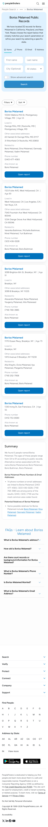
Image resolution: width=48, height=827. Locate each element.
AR (15, 739)
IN (3, 751)
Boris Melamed (30, 509)
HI (21, 745)
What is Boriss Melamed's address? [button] (21, 540)
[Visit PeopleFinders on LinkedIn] (7, 821)
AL (9, 739)
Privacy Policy (18, 796)
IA (28, 745)
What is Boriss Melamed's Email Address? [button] (19, 592)
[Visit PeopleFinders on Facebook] (10, 821)
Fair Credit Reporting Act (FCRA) (18, 787)
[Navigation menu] (43, 3)
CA (28, 739)
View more (13, 751)
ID (34, 745)
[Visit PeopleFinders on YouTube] (13, 821)
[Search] (38, 4)
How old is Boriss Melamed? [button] (17, 548)
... (21, 9)
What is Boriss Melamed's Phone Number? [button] (20, 572)
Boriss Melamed (14, 111)
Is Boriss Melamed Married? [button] (17, 582)
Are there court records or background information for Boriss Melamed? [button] (21, 560)
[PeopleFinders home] (11, 3)
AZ (21, 739)
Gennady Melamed (25, 512)
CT (40, 739)
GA (15, 745)
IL (40, 745)
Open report (24, 174)
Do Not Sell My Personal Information (17, 801)
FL (9, 745)
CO (34, 739)
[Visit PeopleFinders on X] (4, 821)
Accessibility (7, 815)
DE (3, 745)
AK (3, 739)
